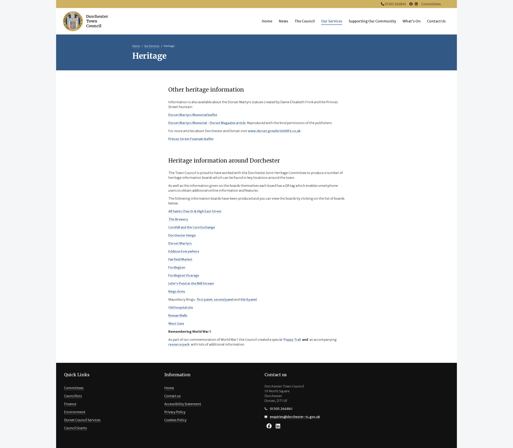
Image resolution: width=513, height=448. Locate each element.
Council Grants (75, 428)
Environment (74, 412)
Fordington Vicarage (183, 275)
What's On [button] (412, 21)
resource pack (179, 344)
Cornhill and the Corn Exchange (191, 227)
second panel (223, 299)
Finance (70, 404)
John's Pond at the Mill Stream (191, 283)
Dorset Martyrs (180, 243)
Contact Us (436, 21)
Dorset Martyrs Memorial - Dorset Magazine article (207, 123)
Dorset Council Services (82, 420)
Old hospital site (180, 307)
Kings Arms (176, 291)
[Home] (82, 21)
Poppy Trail (292, 340)
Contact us (172, 396)
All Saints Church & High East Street (194, 211)
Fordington (176, 267)
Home (267, 21)
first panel (204, 299)
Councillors (73, 396)
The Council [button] (305, 21)
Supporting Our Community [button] (372, 21)
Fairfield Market (180, 259)
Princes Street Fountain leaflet (191, 139)
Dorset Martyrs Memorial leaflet (192, 115)
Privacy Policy (175, 412)
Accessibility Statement (182, 404)
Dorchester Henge (182, 235)
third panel (248, 299)
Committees (431, 4)
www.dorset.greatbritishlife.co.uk (274, 131)
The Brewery (178, 219)
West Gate (176, 324)
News (283, 21)
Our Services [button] (331, 21)
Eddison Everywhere (183, 251)
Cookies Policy (175, 420)
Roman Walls (177, 315)
